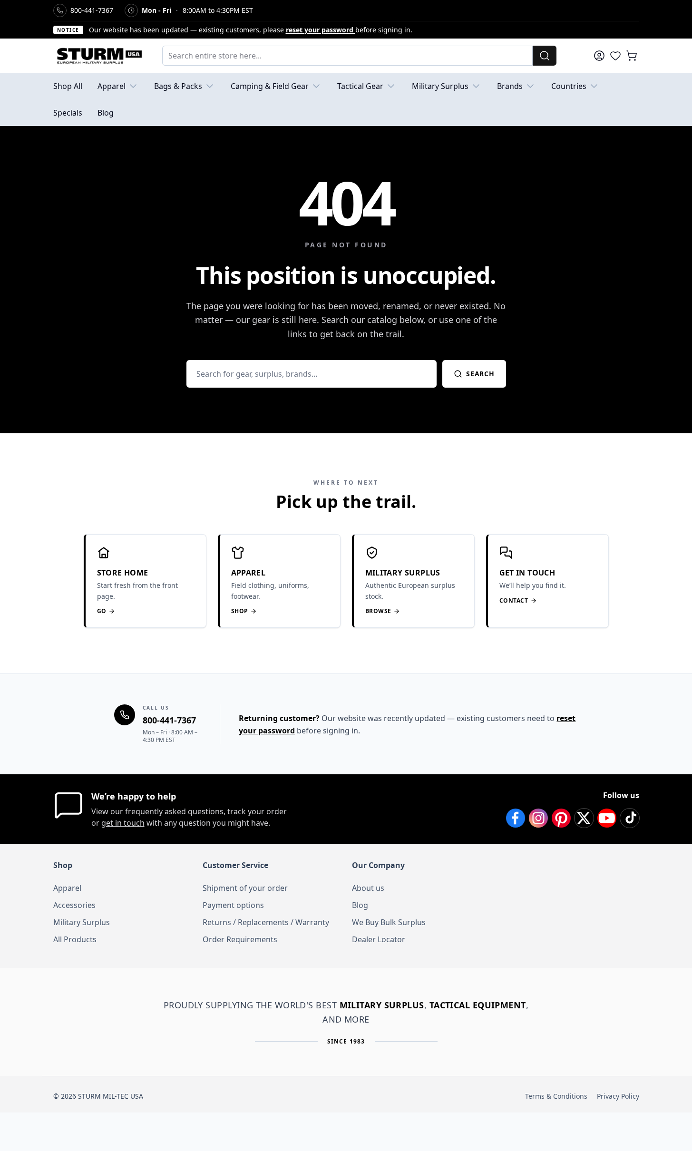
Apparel (111, 86)
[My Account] (599, 55)
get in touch (123, 823)
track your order (257, 811)
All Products (75, 939)
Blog (105, 112)
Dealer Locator (378, 939)
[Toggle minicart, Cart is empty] (631, 55)
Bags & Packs (178, 86)
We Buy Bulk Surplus (389, 922)
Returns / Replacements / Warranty (266, 922)
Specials (67, 112)
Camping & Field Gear (270, 86)
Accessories (74, 905)
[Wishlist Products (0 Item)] (615, 55)
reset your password (320, 29)
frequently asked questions (174, 811)
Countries (568, 86)
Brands (510, 86)
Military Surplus (440, 86)
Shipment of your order (245, 888)
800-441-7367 (169, 720)
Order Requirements (240, 939)
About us (368, 888)
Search (480, 373)
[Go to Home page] (98, 55)
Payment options (233, 905)
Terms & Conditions (556, 1096)
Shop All (67, 86)
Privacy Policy (618, 1096)
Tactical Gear (360, 86)
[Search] (544, 56)
